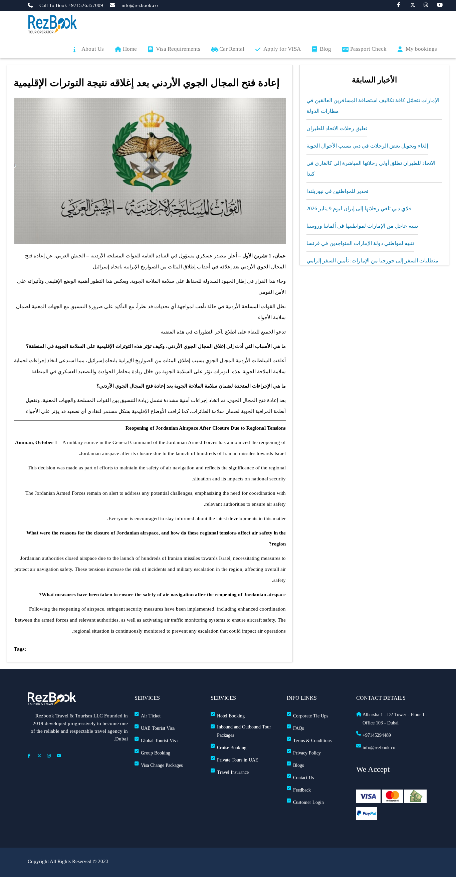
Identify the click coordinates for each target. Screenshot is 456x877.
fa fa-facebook (396, 4)
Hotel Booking (231, 715)
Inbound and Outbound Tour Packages (244, 731)
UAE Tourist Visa (158, 728)
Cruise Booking (231, 747)
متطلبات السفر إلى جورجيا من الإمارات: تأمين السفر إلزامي (372, 260)
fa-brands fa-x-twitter (409, 4)
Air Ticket (151, 715)
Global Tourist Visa (159, 740)
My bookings (421, 49)
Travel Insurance (233, 772)
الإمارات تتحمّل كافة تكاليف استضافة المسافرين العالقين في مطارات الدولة (372, 105)
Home (130, 49)
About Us (92, 49)
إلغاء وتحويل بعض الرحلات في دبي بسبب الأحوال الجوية (367, 146)
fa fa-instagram (422, 4)
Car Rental (231, 49)
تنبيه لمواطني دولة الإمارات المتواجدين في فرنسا (360, 243)
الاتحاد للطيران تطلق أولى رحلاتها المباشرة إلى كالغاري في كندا (370, 168)
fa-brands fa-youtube (436, 4)
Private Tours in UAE (237, 759)
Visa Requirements (178, 49)
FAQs (298, 728)
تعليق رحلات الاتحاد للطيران (336, 128)
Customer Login (308, 802)
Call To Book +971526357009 (71, 5)
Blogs (298, 765)
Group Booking (155, 752)
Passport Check (368, 49)
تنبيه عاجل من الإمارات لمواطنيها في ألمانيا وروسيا (362, 226)
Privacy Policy (307, 752)
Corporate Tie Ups (310, 715)
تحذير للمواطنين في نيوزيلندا (337, 191)
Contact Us (303, 777)
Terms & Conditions (312, 740)
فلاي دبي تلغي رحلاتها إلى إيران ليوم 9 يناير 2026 (359, 208)
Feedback (302, 790)
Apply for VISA (282, 49)
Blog (325, 49)
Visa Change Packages (162, 765)
